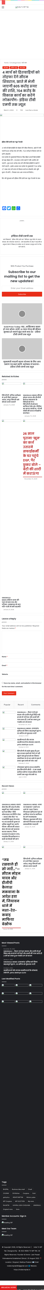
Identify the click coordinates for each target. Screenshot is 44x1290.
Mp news (31, 1201)
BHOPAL (6, 1189)
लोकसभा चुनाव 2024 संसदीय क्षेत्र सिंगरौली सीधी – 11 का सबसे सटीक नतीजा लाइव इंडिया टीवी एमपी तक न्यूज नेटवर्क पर (29, 771)
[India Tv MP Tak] (22, 7)
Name (5, 657)
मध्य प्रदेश (22, 67)
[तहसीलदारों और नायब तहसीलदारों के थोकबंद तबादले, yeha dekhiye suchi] (8, 743)
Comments (35, 705)
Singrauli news (8, 1209)
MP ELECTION (20, 1201)
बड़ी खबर (24, 63)
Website (5, 674)
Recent (21, 705)
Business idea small (18, 1189)
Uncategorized (15, 63)
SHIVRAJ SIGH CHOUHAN (21, 1205)
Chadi (30, 1189)
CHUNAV (6, 1193)
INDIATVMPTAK (18, 1197)
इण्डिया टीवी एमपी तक (22, 236)
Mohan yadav (31, 1197)
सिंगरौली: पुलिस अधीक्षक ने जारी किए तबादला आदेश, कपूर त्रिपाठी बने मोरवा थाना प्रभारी (11, 398)
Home (6, 63)
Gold (33, 1193)
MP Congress (7, 1201)
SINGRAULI (37, 1205)
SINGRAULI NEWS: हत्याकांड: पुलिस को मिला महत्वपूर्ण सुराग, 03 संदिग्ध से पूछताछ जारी (29, 731)
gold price (6, 1197)
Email (4, 665)
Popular (7, 705)
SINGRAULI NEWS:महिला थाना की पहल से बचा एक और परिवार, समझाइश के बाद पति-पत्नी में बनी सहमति (11, 602)
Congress (26, 1193)
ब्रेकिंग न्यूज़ (14, 67)
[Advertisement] (22, 35)
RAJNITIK (6, 1205)
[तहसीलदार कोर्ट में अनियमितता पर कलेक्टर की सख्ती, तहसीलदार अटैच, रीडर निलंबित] (35, 1004)
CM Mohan (16, 1193)
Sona (17, 1209)
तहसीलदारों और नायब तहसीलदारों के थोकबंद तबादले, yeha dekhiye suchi (28, 742)
